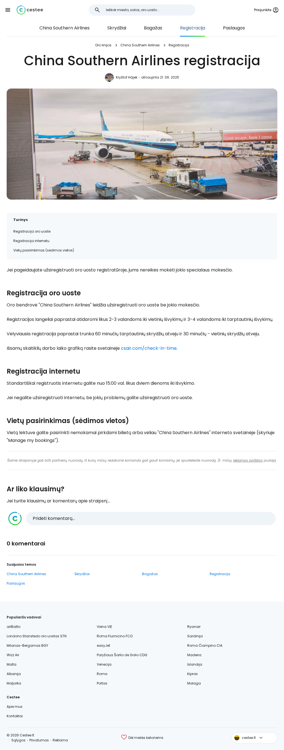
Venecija (104, 664)
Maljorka (14, 683)
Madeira (194, 655)
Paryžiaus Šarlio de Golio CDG (122, 655)
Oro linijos (103, 45)
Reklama (60, 740)
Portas (102, 683)
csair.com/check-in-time (149, 348)
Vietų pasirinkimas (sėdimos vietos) (43, 250)
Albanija (14, 673)
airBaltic (14, 626)
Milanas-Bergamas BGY (27, 645)
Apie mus (14, 706)
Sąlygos (18, 740)
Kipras (192, 673)
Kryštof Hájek (126, 77)
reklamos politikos (248, 460)
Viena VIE (104, 626)
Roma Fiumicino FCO (115, 636)
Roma (102, 673)
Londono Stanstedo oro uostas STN (37, 636)
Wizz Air (13, 655)
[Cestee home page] (30, 10)
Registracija (192, 28)
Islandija (194, 664)
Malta (11, 664)
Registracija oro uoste (31, 231)
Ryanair (194, 626)
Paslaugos (234, 28)
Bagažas (153, 28)
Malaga (194, 683)
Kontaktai (15, 716)
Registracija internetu (31, 240)
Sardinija (195, 636)
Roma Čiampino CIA (204, 645)
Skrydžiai (116, 28)
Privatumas (39, 740)
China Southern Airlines (64, 28)
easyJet (103, 645)
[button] (7, 10)
